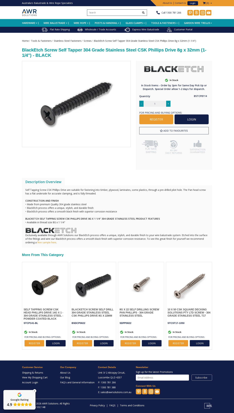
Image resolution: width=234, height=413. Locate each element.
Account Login (30, 382)
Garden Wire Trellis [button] (197, 23)
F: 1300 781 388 (107, 387)
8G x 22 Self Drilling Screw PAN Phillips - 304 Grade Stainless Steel (139, 312)
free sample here (46, 242)
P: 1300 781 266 (107, 382)
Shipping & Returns (32, 372)
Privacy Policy (97, 405)
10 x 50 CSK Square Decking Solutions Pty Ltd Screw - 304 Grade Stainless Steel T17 (189, 312)
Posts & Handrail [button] (106, 23)
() (208, 3)
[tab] (43, 182)
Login (192, 3)
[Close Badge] (34, 391)
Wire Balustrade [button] (54, 23)
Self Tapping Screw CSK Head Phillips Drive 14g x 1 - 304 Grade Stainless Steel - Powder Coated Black (43, 314)
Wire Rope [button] (80, 23)
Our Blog (65, 377)
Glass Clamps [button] (134, 23)
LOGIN (191, 119)
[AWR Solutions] (29, 12)
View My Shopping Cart (35, 377)
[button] (174, 130)
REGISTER (156, 119)
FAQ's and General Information (77, 382)
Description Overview (43, 181)
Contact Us (180, 2)
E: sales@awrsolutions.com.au (114, 392)
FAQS (112, 405)
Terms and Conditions (132, 405)
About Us (167, 2)
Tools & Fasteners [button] (163, 23)
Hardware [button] (28, 23)
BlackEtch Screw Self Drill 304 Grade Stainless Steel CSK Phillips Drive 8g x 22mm (92, 312)
